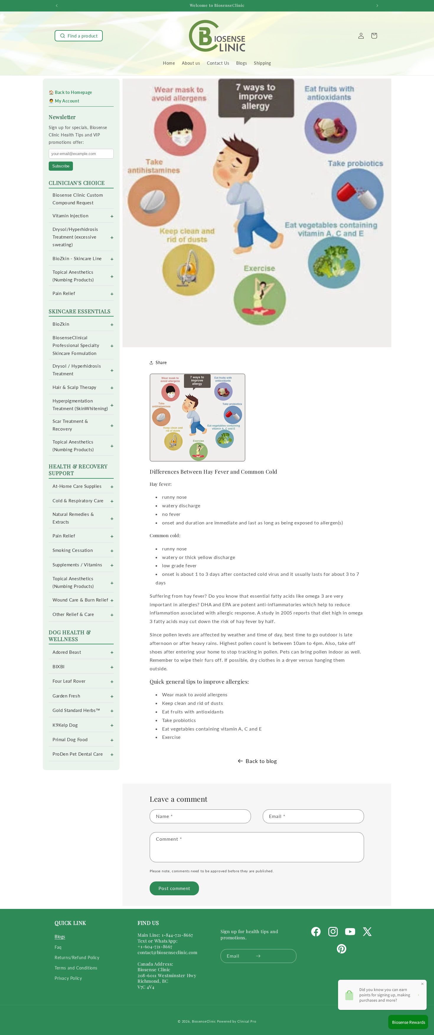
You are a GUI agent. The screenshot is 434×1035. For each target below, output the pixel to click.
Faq (58, 947)
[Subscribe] (258, 956)
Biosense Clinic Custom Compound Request (78, 199)
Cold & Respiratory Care (78, 500)
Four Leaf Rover (69, 681)
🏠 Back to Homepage (70, 92)
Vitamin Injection (70, 215)
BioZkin (61, 324)
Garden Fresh (66, 695)
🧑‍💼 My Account (64, 100)
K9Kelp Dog (65, 725)
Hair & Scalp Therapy (75, 387)
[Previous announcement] (56, 5)
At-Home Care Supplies (77, 486)
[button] (79, 35)
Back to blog (261, 761)
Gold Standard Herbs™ (76, 710)
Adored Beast (67, 652)
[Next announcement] (377, 5)
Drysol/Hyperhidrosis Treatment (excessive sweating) (75, 237)
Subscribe (60, 166)
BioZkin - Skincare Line (77, 258)
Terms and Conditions (76, 967)
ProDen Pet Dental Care (78, 754)
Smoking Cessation (73, 550)
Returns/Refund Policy (77, 957)
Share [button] (161, 362)
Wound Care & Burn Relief (80, 599)
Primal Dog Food (70, 739)
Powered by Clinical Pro (236, 1021)
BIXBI (59, 666)
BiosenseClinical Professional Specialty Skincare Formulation (76, 345)
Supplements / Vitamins (77, 564)
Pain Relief (64, 293)
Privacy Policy (68, 978)
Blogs (60, 936)
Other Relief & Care (73, 614)
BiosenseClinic (204, 1021)
